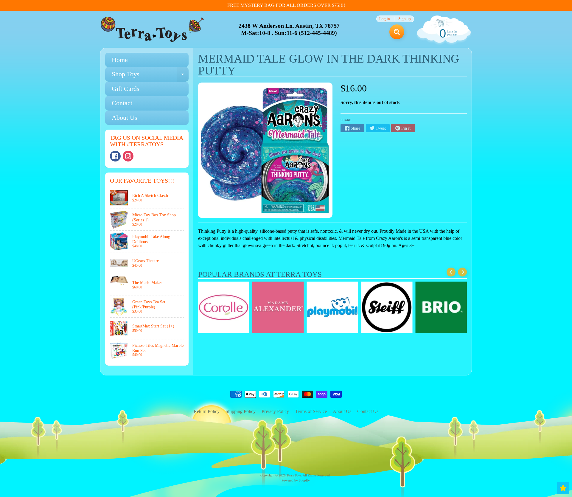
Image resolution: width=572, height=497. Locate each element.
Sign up (404, 19)
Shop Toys (150, 75)
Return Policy (207, 411)
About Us (124, 117)
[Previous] (451, 272)
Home (120, 59)
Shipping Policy (241, 411)
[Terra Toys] (152, 29)
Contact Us (367, 411)
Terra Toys (294, 475)
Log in (384, 19)
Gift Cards (125, 88)
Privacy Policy (275, 411)
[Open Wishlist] (563, 488)
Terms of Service (311, 411)
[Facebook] (115, 156)
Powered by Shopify (296, 480)
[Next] (462, 272)
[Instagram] (128, 156)
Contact (122, 103)
